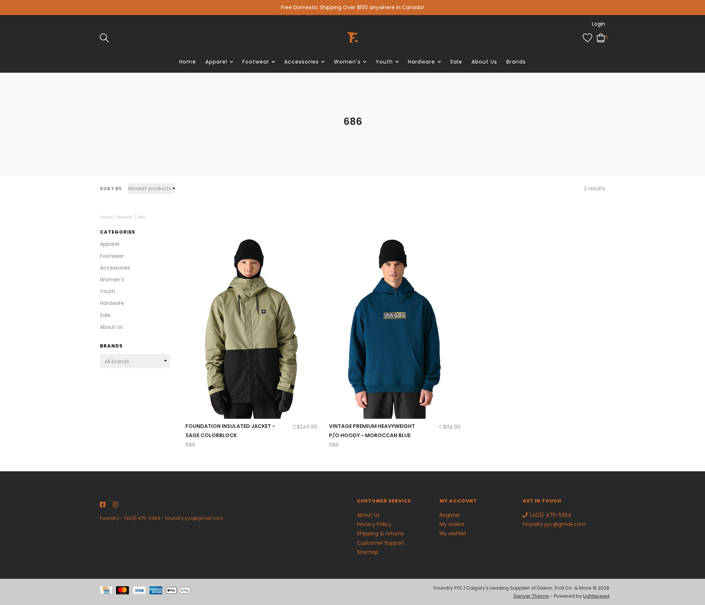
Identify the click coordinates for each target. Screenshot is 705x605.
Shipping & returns (380, 533)
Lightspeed (596, 596)
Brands (516, 61)
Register (450, 515)
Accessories (301, 61)
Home (187, 61)
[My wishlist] (587, 37)
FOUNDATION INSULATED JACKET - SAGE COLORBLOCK (230, 430)
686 (141, 217)
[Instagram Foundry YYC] (115, 505)
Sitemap (368, 552)
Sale (456, 61)
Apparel (216, 61)
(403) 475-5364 (142, 518)
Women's (347, 61)
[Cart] (601, 37)
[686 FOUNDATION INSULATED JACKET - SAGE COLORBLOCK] (251, 320)
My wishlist (453, 533)
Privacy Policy (374, 524)
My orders (452, 524)
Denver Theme (531, 596)
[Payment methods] (108, 592)
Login (598, 24)
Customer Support (381, 543)
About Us (484, 61)
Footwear (255, 61)
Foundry (109, 518)
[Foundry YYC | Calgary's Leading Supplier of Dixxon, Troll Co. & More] (352, 37)
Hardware (421, 61)
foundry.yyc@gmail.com (194, 518)
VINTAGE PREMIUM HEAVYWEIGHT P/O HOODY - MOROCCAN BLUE (372, 430)
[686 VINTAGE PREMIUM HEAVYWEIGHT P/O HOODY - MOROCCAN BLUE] (394, 320)
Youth (384, 61)
